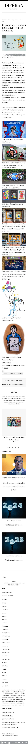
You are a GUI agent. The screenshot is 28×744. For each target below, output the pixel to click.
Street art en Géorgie (8, 719)
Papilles (11, 699)
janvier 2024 (5, 629)
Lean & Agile (18, 697)
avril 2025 (4, 606)
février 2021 (5, 682)
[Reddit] (12, 55)
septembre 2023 (6, 642)
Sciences (12, 703)
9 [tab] (20, 447)
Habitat (22, 693)
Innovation (13, 695)
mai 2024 (4, 616)
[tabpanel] (14, 426)
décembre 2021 (5, 649)
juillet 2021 (5, 665)
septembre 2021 (6, 659)
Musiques (13, 520)
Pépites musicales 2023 (14, 560)
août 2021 (4, 662)
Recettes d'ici (19, 701)
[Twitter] (6, 55)
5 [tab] (14, 447)
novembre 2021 (5, 652)
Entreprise (4, 477)
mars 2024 (4, 622)
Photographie (12, 373)
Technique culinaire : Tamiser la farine (14, 380)
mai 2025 (4, 603)
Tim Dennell (13, 204)
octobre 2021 (5, 656)
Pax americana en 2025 (7, 715)
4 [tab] (12, 447)
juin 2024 (4, 613)
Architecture (5, 689)
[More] (24, 55)
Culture (6, 20)
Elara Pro (4, 733)
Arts (3, 20)
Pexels (6, 368)
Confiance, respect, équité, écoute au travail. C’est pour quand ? (14, 486)
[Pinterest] (18, 55)
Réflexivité (10, 20)
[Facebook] (4, 55)
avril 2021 (4, 675)
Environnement (8, 693)
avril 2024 (4, 619)
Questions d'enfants (20, 699)
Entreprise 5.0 (10, 477)
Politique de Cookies (7, 595)
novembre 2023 (6, 636)
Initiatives (5, 695)
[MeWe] (21, 55)
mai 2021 (4, 672)
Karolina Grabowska (13, 365)
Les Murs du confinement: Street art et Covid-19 (14, 438)
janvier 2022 (5, 646)
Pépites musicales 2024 (14, 525)
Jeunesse (20, 695)
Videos (22, 477)
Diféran (14, 5)
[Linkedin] (9, 55)
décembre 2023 (5, 632)
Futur (16, 693)
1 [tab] (8, 447)
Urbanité (14, 705)
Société (15, 20)
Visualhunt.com (6, 142)
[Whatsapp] (15, 55)
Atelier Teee (12, 139)
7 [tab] (17, 447)
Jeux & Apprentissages (7, 697)
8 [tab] (18, 447)
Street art (20, 373)
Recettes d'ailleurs (9, 701)
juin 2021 (4, 669)
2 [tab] (9, 447)
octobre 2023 (5, 639)
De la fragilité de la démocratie (10, 727)
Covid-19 (5, 373)
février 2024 (5, 626)
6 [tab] (15, 447)
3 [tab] (11, 447)
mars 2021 (4, 679)
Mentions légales (6, 592)
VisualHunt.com (6, 206)
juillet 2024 (5, 609)
